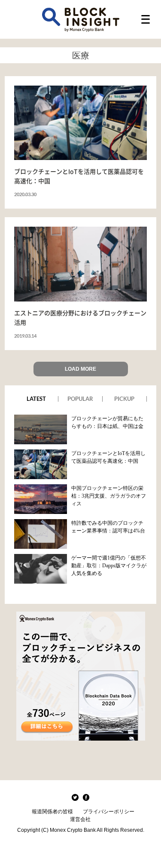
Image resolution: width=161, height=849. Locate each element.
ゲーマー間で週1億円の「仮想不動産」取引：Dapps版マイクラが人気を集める (108, 565)
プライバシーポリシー (108, 812)
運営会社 (80, 819)
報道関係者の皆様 (52, 812)
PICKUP (124, 399)
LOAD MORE (80, 369)
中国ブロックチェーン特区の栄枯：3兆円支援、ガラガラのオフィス (108, 496)
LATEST (36, 399)
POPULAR (80, 399)
